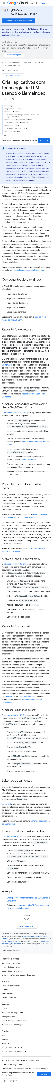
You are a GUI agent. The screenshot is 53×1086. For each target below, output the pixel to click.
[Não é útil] (17, 70)
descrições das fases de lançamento (20, 180)
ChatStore (9, 697)
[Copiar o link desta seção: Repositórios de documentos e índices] (13, 488)
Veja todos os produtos (11, 963)
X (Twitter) (6, 1043)
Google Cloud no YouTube (12, 1047)
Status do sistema (9, 998)
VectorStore (7, 365)
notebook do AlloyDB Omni (15, 413)
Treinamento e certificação (12, 1025)
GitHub (4, 1009)
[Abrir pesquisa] (31, 2)
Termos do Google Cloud (12, 1065)
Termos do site (33, 1061)
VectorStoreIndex (28, 459)
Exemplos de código (10, 1017)
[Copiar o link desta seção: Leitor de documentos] (34, 780)
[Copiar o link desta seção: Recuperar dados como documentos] (46, 831)
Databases (27, 62)
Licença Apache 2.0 (10, 941)
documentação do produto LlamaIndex (27, 270)
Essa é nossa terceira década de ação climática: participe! (25, 1069)
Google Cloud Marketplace (12, 971)
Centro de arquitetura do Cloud (14, 1021)
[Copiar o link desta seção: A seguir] (15, 891)
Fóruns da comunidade (11, 986)
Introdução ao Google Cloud (12, 1013)
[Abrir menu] (3, 3)
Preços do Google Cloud (11, 967)
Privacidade (20, 1061)
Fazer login (45, 3)
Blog (3, 1035)
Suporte (5, 990)
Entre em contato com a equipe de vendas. (18, 975)
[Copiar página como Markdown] (12, 99)
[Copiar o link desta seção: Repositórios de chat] (32, 626)
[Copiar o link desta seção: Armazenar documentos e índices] (42, 558)
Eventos (5, 1039)
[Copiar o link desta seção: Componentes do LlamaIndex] (43, 279)
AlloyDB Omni (14, 10)
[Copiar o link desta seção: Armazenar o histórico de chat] (38, 710)
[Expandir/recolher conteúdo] (16, 105)
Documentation (14, 62)
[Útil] (13, 70)
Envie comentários (13, 76)
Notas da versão (8, 994)
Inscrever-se (45, 1074)
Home (4, 62)
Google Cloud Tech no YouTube (14, 1051)
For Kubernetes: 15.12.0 (24, 14)
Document (6, 804)
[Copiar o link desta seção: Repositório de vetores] (35, 329)
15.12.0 (44, 140)
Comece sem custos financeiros (18, 21)
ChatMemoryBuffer (27, 697)
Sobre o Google (8, 1061)
